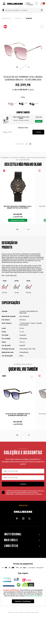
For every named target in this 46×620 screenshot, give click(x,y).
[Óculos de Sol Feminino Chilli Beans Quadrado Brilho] (12, 108)
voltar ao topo (23, 505)
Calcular (38, 132)
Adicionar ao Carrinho (18, 220)
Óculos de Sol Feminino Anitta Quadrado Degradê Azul (18, 414)
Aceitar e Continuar (23, 601)
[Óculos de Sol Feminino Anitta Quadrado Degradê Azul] (18, 394)
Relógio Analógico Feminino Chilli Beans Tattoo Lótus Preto (18, 207)
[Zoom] (23, 71)
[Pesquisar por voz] (3, 10)
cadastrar (23, 484)
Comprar (38, 121)
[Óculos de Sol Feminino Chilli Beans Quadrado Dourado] (23, 108)
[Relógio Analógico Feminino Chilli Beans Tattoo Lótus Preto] (18, 187)
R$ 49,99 (23, 90)
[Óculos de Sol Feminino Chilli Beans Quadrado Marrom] (33, 108)
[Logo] (15, 4)
